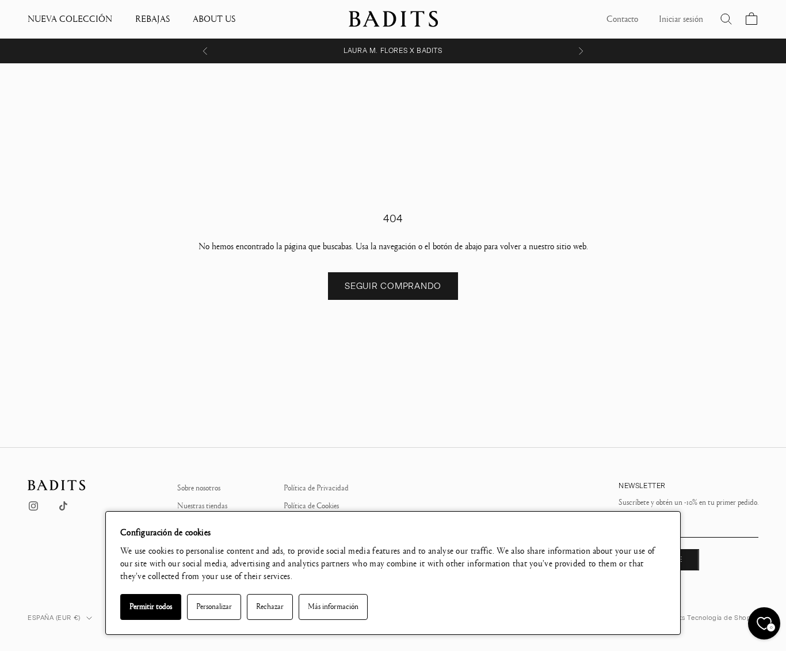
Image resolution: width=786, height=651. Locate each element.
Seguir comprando (393, 286)
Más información (333, 606)
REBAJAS (152, 19)
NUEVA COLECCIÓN (70, 19)
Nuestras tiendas (202, 506)
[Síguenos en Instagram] (33, 506)
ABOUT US (214, 19)
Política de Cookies (311, 506)
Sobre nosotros (198, 488)
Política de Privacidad (316, 488)
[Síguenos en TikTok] (63, 506)
